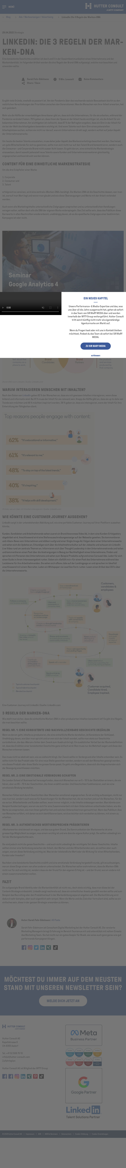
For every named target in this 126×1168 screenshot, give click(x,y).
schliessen (95, 355)
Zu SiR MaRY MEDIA (96, 346)
